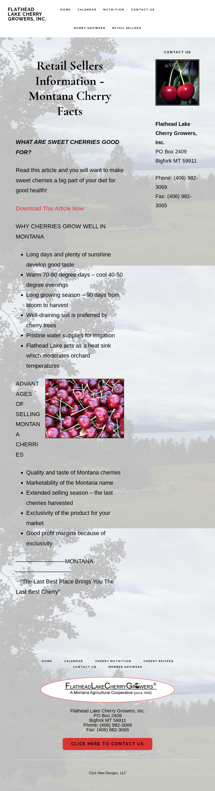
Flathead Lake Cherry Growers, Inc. (27, 14)
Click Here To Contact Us (107, 743)
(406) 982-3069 (116, 725)
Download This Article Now (50, 208)
